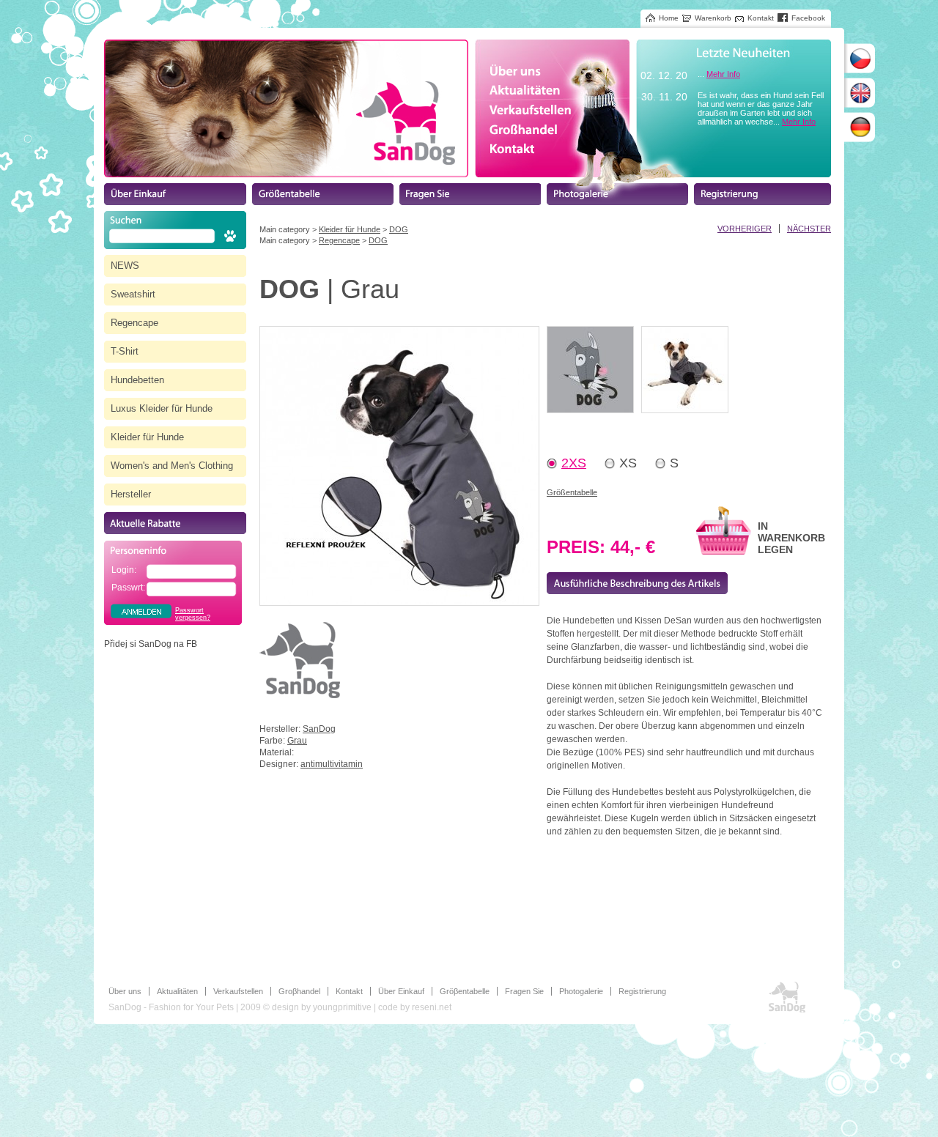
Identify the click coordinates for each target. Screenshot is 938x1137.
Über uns (124, 991)
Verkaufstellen (238, 991)
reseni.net (431, 1007)
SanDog (319, 729)
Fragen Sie (524, 991)
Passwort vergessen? (192, 614)
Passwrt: (128, 587)
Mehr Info (723, 74)
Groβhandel (299, 991)
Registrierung (642, 991)
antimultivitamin (331, 764)
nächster (809, 228)
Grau (297, 741)
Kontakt (349, 991)
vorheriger (744, 228)
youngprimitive (342, 1007)
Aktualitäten (177, 991)
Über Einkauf (401, 991)
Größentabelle (572, 492)
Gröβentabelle (465, 991)
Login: (123, 570)
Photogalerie (581, 991)
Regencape (339, 240)
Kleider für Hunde (349, 229)
